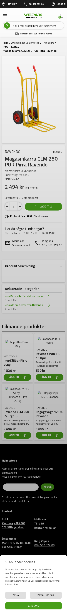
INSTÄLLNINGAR (46, 595)
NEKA (16, 595)
